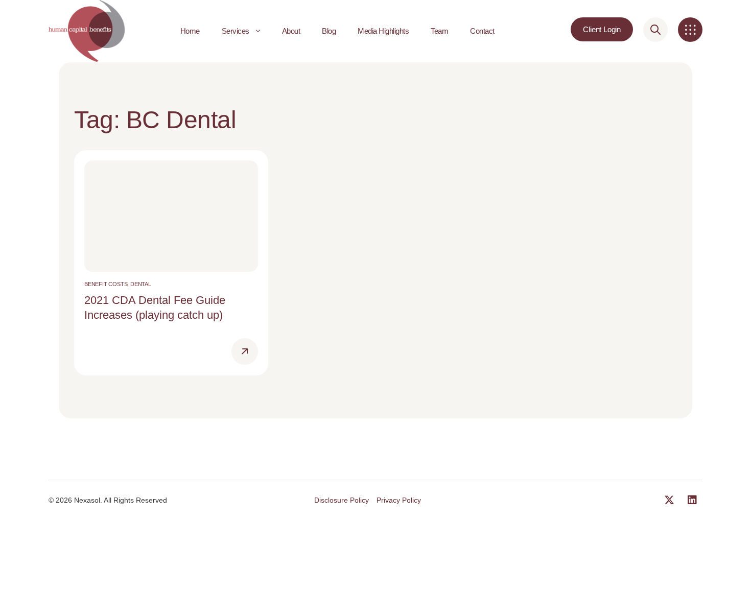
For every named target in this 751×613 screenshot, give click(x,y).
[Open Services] (258, 31)
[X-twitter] (669, 500)
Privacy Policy (399, 500)
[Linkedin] (692, 500)
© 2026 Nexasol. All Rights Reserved (108, 500)
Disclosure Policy (341, 500)
